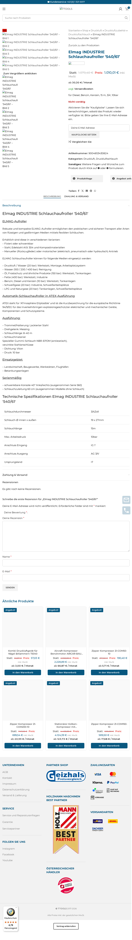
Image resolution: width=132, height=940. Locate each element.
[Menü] (16, 908)
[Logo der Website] (66, 8)
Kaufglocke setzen (84, 134)
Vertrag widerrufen (66, 926)
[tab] (52, 196)
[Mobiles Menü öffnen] (4, 9)
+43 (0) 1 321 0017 (76, 2)
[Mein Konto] (120, 9)
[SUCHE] (126, 18)
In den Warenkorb (23, 672)
